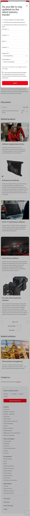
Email (3, 41)
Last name (5, 35)
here (20, 67)
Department (5, 53)
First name (5, 29)
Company (4, 47)
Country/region (6, 59)
